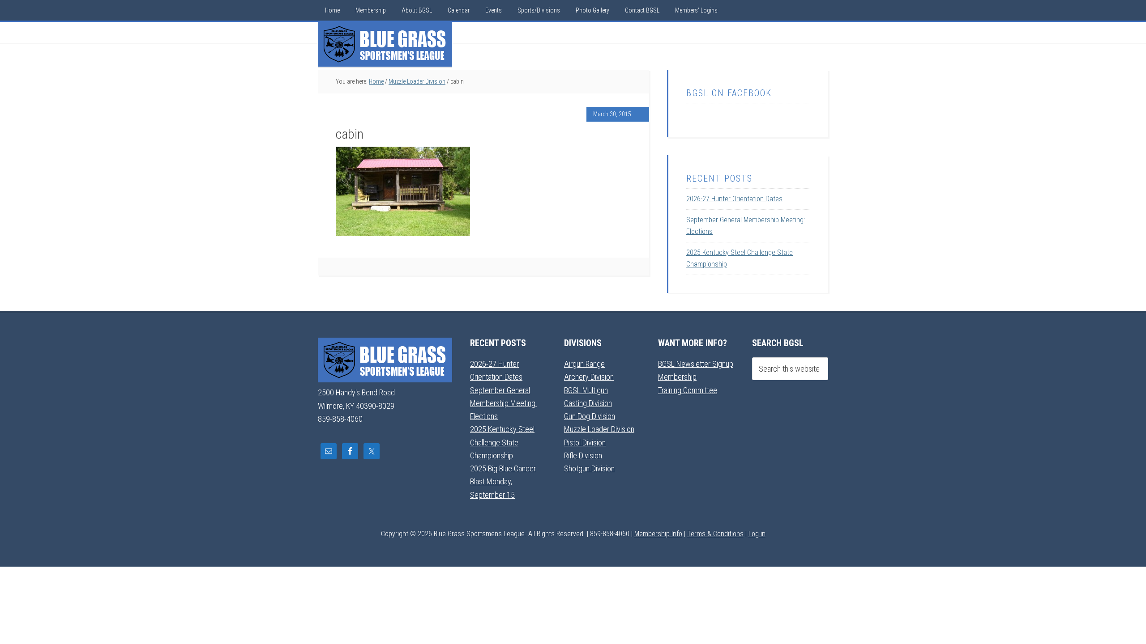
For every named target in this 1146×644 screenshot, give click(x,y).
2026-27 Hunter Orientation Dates (734, 199)
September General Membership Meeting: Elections (503, 403)
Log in (756, 534)
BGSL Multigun (586, 390)
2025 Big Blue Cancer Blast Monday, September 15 (503, 482)
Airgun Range (584, 364)
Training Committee (687, 390)
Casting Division (588, 403)
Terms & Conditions (715, 534)
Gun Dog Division (589, 416)
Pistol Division (585, 442)
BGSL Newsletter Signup (695, 364)
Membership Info (658, 534)
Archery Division (589, 376)
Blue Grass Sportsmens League (385, 44)
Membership (677, 376)
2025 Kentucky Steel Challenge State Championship (502, 442)
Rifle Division (583, 455)
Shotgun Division (589, 468)
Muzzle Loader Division (599, 429)
